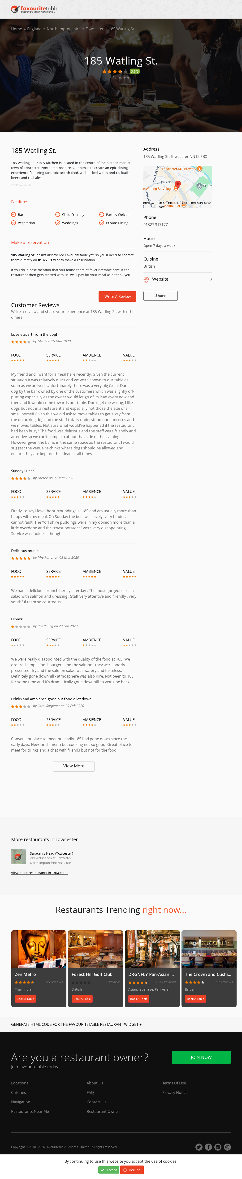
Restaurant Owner (103, 1111)
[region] (177, 189)
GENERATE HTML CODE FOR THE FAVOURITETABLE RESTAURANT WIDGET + (76, 1024)
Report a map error (201, 203)
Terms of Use (177, 202)
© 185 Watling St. (21, 185)
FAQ (90, 1092)
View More (73, 766)
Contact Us (96, 1102)
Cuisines (18, 1092)
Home (16, 28)
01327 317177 (155, 224)
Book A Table (25, 999)
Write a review (117, 296)
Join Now (201, 1057)
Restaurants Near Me (30, 1111)
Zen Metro (25, 974)
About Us (95, 1083)
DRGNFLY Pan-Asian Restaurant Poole (166, 974)
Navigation (20, 1102)
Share (161, 296)
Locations (19, 1083)
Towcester (95, 28)
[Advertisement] (73, 792)
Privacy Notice (175, 1092)
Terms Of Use (174, 1083)
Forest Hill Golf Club (92, 974)
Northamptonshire (64, 28)
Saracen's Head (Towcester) (51, 853)
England (34, 28)
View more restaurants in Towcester (39, 872)
